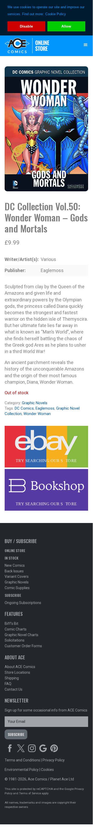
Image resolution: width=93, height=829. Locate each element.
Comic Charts (16, 629)
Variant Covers (17, 576)
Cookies (47, 770)
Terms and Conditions (22, 760)
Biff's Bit (11, 623)
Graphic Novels (34, 403)
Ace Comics (36, 45)
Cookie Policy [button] (55, 14)
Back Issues (14, 571)
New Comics (15, 565)
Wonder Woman (37, 413)
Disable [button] (26, 26)
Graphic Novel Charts (21, 635)
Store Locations (17, 672)
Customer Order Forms (23, 646)
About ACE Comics (20, 667)
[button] (85, 44)
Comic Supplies (17, 588)
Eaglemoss (45, 408)
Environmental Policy (22, 770)
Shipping (12, 678)
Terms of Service (30, 793)
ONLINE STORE (15, 550)
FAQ (8, 684)
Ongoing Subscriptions (23, 603)
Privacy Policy (54, 760)
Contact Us (13, 689)
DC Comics (24, 408)
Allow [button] (66, 26)
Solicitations (14, 640)
